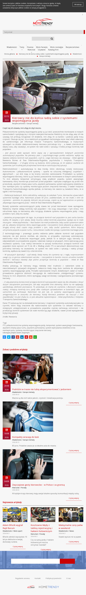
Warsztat (31, 49)
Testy (21, 47)
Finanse (30, 47)
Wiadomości (12, 47)
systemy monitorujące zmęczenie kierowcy (33, 330)
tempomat (50, 325)
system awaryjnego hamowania (69, 325)
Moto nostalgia (56, 47)
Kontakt (38, 578)
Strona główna (9, 54)
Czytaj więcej (74, 402)
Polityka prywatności (53, 578)
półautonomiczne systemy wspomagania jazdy (25, 325)
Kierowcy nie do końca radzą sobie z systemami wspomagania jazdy (44, 54)
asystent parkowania (36, 328)
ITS (4, 325)
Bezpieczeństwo (72, 47)
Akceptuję (78, 4)
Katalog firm (53, 49)
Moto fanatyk (41, 47)
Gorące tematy (44, 56)
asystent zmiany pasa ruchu (14, 328)
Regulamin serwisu (22, 578)
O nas (68, 578)
